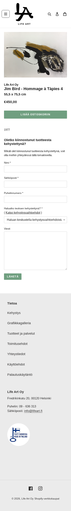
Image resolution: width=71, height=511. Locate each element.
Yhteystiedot (16, 354)
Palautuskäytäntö (19, 374)
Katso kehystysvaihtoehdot (23, 212)
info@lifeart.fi (33, 410)
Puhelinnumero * (13, 193)
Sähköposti (11, 177)
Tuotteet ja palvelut (21, 333)
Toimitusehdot (17, 344)
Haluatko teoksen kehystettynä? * (23, 208)
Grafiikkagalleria (19, 323)
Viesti (7, 228)
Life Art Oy (11, 84)
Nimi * (7, 162)
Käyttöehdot (16, 364)
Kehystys (14, 313)
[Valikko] (6, 14)
